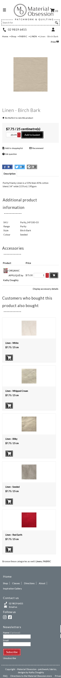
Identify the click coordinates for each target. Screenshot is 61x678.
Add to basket (32, 134)
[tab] (9, 173)
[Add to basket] (54, 275)
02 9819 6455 (17, 29)
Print (53, 41)
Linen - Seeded (12, 486)
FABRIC (47, 561)
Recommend (37, 148)
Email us (13, 606)
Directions (29, 583)
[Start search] (56, 22)
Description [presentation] (10, 173)
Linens (39, 561)
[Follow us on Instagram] (5, 616)
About (42, 583)
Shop (5, 583)
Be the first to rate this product (19, 118)
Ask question (11, 154)
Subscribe (12, 652)
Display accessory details (45, 288)
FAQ (5, 676)
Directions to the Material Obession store (31, 676)
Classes (16, 583)
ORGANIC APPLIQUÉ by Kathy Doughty (13, 275)
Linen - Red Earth (13, 534)
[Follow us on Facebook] (10, 616)
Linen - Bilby (11, 438)
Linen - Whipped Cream (16, 390)
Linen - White (12, 343)
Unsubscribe (9, 658)
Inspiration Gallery (12, 588)
